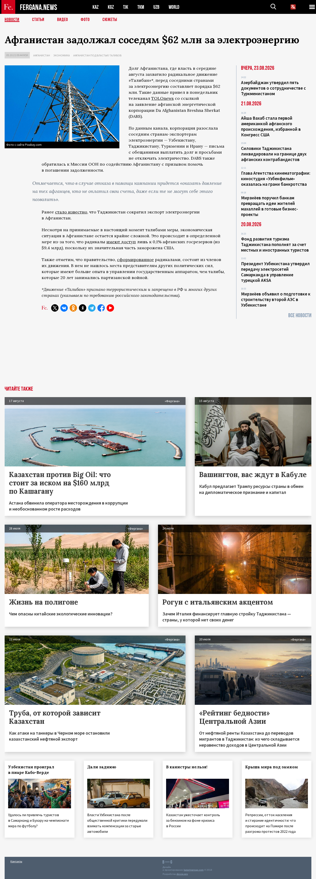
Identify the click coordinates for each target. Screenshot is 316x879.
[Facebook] (101, 308)
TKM (140, 7)
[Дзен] (82, 308)
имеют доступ (121, 241)
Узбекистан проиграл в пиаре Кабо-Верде (31, 769)
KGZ (111, 7)
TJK (125, 7)
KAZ (96, 7)
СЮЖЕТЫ (109, 19)
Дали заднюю (101, 767)
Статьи (38, 19)
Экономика (61, 55)
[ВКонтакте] (64, 308)
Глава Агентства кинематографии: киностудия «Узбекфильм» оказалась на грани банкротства (275, 178)
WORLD (174, 7)
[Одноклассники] (73, 308)
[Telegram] (92, 308)
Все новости (299, 315)
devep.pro (182, 874)
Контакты (16, 861)
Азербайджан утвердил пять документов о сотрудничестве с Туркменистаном (273, 88)
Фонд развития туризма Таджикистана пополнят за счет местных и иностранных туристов (275, 244)
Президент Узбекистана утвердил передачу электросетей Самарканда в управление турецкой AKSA (275, 272)
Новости (12, 19)
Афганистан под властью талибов (97, 55)
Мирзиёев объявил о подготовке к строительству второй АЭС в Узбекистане (275, 299)
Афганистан (41, 55)
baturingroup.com (194, 870)
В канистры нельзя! (186, 767)
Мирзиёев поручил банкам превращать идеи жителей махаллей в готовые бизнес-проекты (269, 206)
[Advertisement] (158, 351)
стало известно (71, 212)
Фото (85, 19)
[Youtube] (110, 308)
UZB (156, 7)
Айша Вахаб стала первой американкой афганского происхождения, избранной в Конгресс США (271, 126)
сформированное (135, 259)
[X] (55, 308)
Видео (62, 19)
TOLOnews (162, 98)
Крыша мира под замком (271, 767)
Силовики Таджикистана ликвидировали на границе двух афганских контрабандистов (274, 154)
